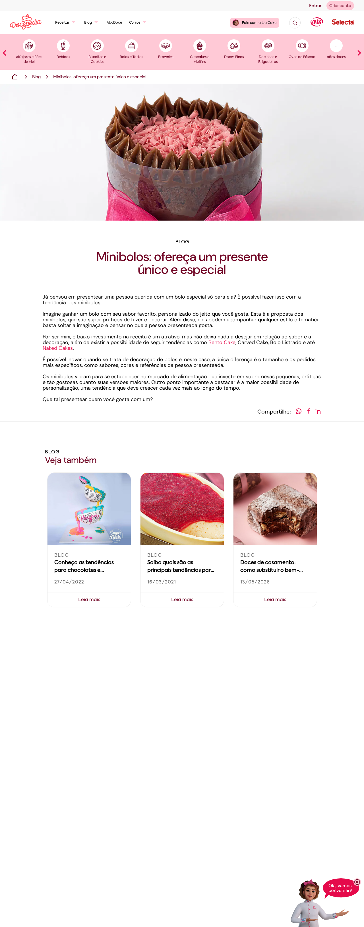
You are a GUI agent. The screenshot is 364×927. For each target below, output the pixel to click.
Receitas (62, 22)
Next (359, 52)
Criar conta (340, 6)
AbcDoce (114, 22)
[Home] (15, 77)
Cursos (134, 22)
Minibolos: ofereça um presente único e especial (99, 77)
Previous (4, 52)
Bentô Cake (221, 342)
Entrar (315, 6)
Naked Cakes (58, 348)
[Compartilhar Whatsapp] (298, 412)
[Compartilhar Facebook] (308, 412)
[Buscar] (295, 22)
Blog (88, 22)
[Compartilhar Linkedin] (318, 412)
